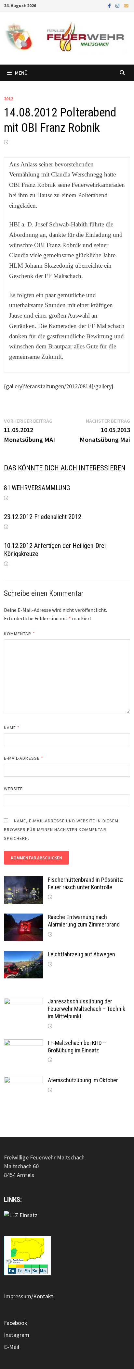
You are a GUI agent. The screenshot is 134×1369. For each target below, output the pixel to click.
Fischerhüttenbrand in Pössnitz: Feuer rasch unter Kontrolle (85, 883)
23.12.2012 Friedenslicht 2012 (42, 517)
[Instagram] (118, 5)
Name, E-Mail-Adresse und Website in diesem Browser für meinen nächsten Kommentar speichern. (61, 829)
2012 (8, 99)
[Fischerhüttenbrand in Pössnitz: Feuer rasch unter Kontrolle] (23, 880)
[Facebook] (110, 5)
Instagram (16, 1335)
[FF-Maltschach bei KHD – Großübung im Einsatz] (23, 1044)
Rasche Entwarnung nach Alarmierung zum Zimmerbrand (84, 921)
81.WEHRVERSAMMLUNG (37, 488)
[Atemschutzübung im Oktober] (23, 1081)
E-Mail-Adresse (23, 758)
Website (13, 789)
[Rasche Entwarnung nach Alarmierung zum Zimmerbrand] (23, 918)
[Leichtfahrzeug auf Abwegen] (23, 955)
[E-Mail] (126, 5)
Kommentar (19, 633)
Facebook (15, 1323)
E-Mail (11, 1347)
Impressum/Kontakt (28, 1296)
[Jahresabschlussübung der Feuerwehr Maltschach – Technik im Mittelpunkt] (23, 1002)
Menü (21, 72)
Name (12, 728)
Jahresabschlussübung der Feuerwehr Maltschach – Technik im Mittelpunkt (86, 1009)
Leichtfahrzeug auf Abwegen (81, 954)
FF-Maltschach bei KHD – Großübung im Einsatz (77, 1046)
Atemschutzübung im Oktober (83, 1080)
